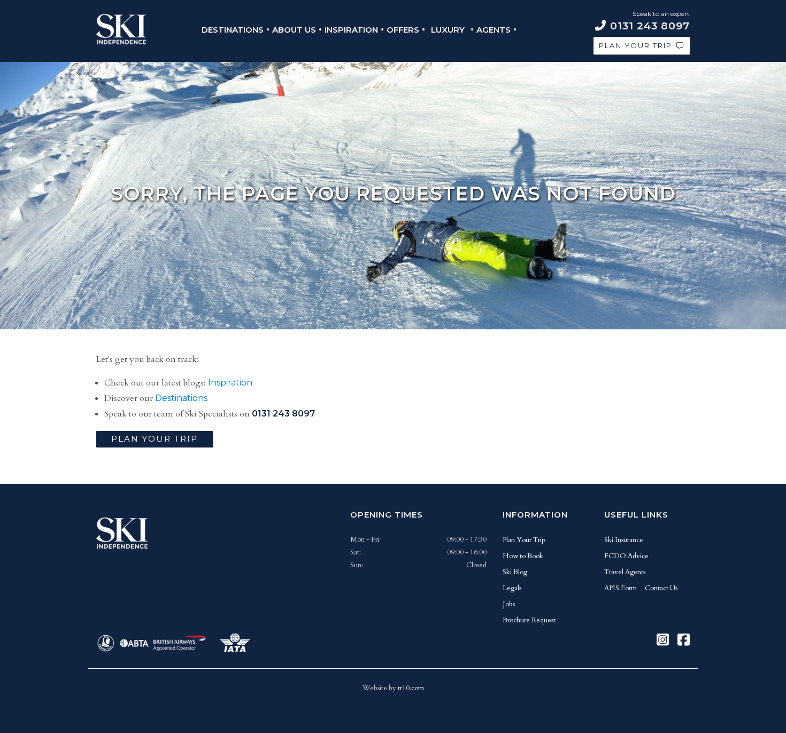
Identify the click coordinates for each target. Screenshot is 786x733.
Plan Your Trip (635, 45)
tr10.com (411, 688)
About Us (294, 30)
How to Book (523, 556)
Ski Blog (515, 572)
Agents (493, 30)
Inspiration (351, 30)
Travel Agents (624, 572)
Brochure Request (529, 620)
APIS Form (620, 588)
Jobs (509, 604)
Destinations (233, 30)
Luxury (448, 30)
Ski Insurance (623, 540)
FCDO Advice (626, 556)
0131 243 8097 (283, 413)
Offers (403, 30)
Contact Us (661, 588)
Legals (512, 588)
